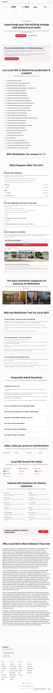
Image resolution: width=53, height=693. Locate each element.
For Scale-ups (3, 668)
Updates (2, 679)
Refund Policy (29, 670)
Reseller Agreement (30, 668)
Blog (19, 672)
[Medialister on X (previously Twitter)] (25, 683)
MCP (2, 672)
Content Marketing (13, 666)
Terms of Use (29, 664)
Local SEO (11, 679)
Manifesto (20, 666)
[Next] (48, 298)
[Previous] (5, 298)
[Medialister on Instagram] (27, 683)
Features (2, 670)
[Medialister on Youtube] (30, 683)
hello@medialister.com (7, 656)
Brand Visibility (12, 672)
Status (19, 664)
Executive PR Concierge (14, 670)
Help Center (20, 668)
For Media (3, 664)
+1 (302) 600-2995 (6, 655)
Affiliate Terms (29, 672)
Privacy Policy (29, 666)
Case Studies (12, 664)
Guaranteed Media (13, 668)
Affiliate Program (4, 677)
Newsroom (20, 670)
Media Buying (12, 677)
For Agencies (3, 666)
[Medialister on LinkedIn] (23, 683)
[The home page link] (5, 1)
